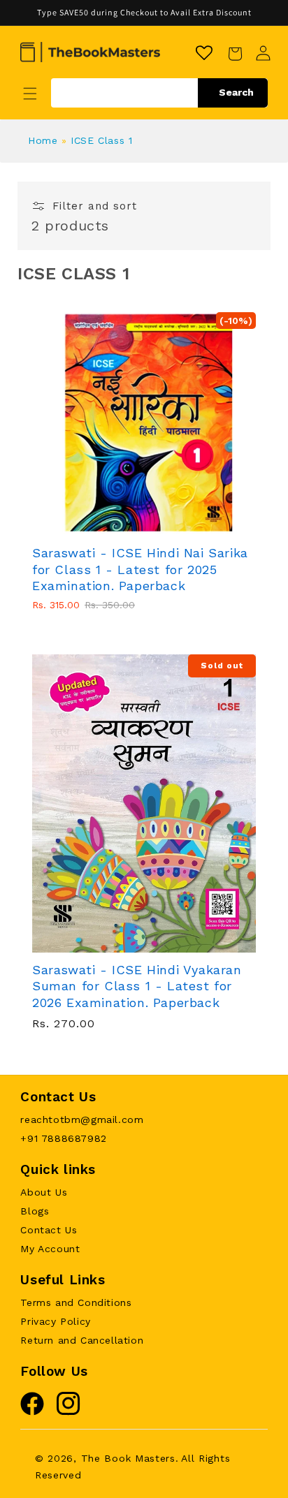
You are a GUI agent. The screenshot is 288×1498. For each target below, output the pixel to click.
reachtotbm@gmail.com (81, 1119)
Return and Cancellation (81, 1340)
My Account (50, 1248)
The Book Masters (128, 1458)
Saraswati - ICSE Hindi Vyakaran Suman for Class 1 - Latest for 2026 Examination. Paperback (137, 986)
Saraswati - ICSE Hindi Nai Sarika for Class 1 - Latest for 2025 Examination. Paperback (140, 569)
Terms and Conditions (75, 1302)
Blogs (34, 1211)
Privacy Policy (55, 1321)
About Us (43, 1192)
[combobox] (159, 93)
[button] (30, 93)
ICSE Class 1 (101, 140)
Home (42, 140)
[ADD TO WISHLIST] (172, 530)
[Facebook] (32, 1412)
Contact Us (48, 1229)
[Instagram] (68, 1412)
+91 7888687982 (63, 1138)
